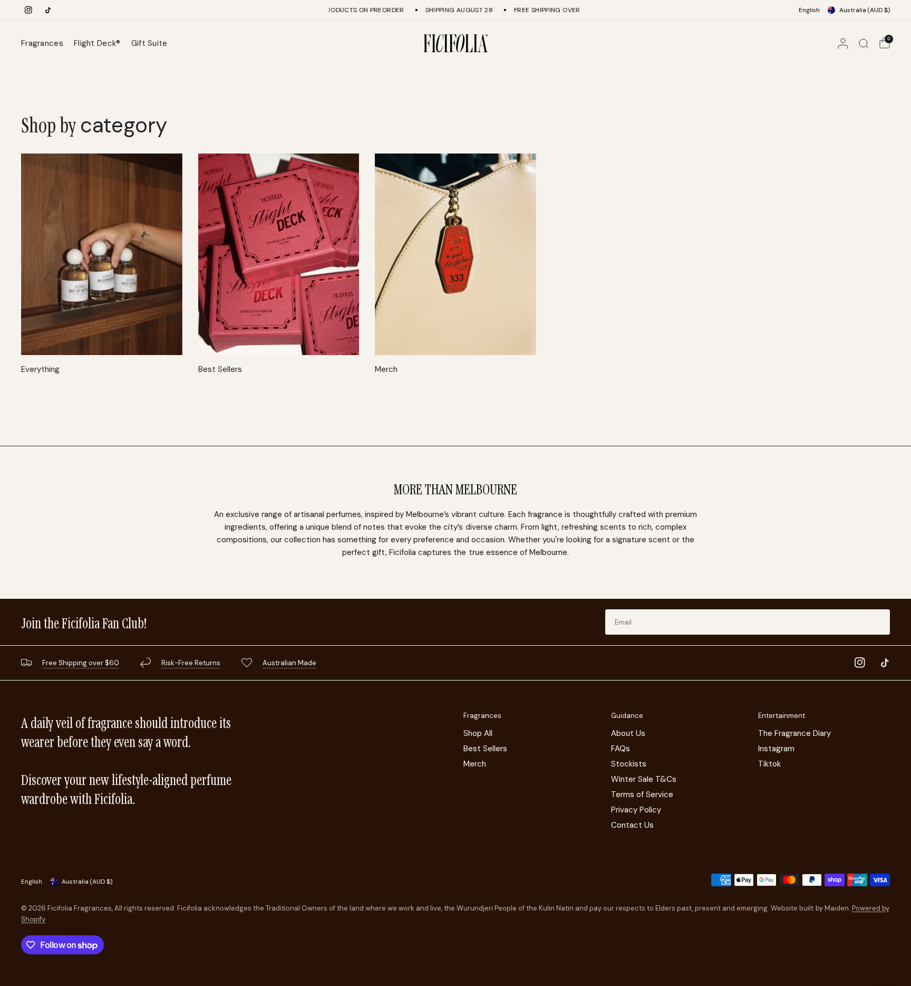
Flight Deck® (97, 43)
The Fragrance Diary (794, 733)
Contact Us (632, 825)
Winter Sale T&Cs (643, 779)
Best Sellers (220, 369)
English (809, 10)
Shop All (477, 733)
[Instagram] (28, 10)
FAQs (620, 748)
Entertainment (781, 715)
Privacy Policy (636, 810)
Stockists (628, 764)
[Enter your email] (879, 622)
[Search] (864, 43)
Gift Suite (149, 43)
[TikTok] (48, 10)
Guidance (627, 715)
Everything (40, 369)
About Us (628, 733)
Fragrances (42, 43)
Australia (864, 10)
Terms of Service (642, 794)
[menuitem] (45, 43)
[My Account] (843, 43)
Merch (386, 369)
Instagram (776, 748)
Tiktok (769, 764)
